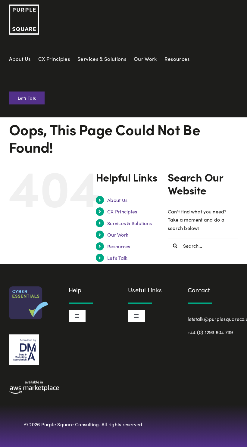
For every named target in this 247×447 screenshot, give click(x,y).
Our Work (117, 234)
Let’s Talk (117, 258)
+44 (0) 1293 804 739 (210, 332)
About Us (117, 200)
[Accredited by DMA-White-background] (24, 337)
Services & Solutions (129, 223)
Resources (118, 246)
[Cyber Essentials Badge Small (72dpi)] (28, 288)
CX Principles (122, 211)
